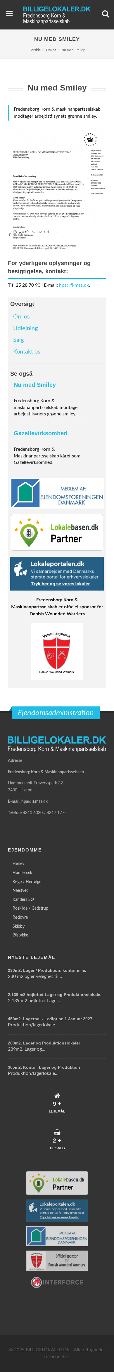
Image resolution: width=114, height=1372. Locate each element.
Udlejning (25, 328)
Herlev (18, 864)
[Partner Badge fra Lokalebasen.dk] (57, 532)
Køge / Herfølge (27, 882)
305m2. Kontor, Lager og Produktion (44, 1067)
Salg (18, 340)
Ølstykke (20, 935)
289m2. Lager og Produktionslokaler (44, 1043)
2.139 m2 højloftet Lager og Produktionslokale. (54, 994)
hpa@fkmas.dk (74, 285)
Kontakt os (26, 352)
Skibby (19, 926)
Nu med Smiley (35, 385)
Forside (35, 50)
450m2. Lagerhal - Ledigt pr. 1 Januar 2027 (50, 1018)
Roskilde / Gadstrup (30, 908)
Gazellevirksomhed (40, 433)
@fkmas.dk (38, 802)
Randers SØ (23, 900)
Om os (51, 50)
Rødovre (20, 917)
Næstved (21, 891)
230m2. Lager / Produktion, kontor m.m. (47, 970)
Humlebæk (22, 873)
